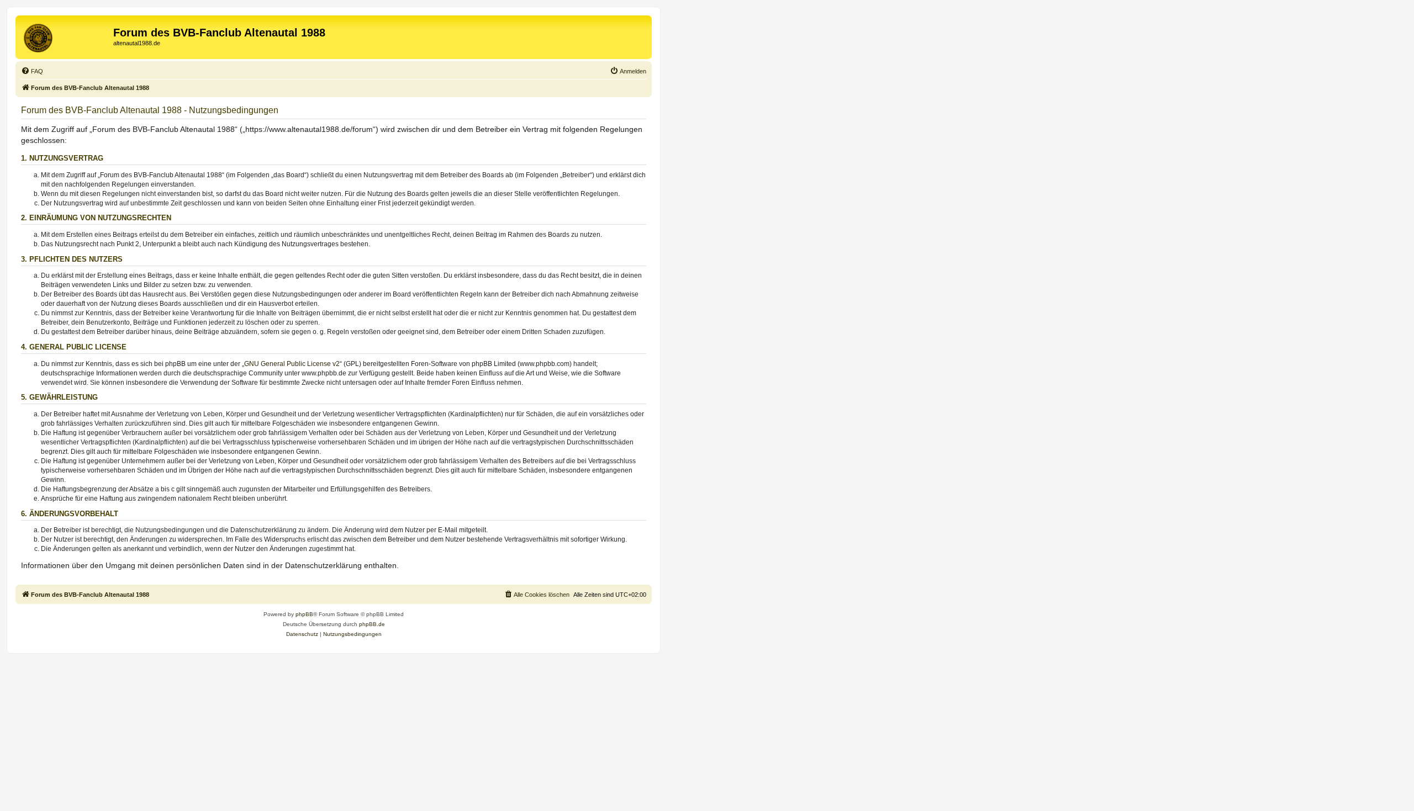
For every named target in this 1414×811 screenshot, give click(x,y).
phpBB (304, 614)
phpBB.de (372, 624)
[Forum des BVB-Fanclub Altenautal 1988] (65, 36)
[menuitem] (32, 71)
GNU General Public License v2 (292, 364)
